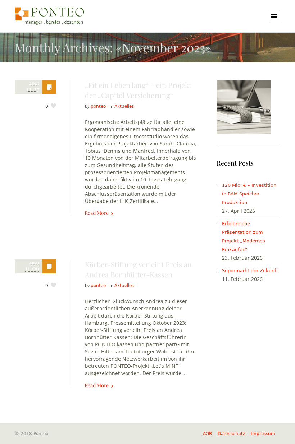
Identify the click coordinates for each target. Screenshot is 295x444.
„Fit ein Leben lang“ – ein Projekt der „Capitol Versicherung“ (138, 90)
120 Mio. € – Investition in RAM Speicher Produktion (249, 193)
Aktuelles (124, 106)
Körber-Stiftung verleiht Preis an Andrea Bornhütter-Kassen (138, 269)
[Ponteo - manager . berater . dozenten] (49, 16)
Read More (97, 212)
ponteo (98, 106)
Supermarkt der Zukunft (250, 270)
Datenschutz (231, 433)
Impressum (263, 433)
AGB (207, 433)
